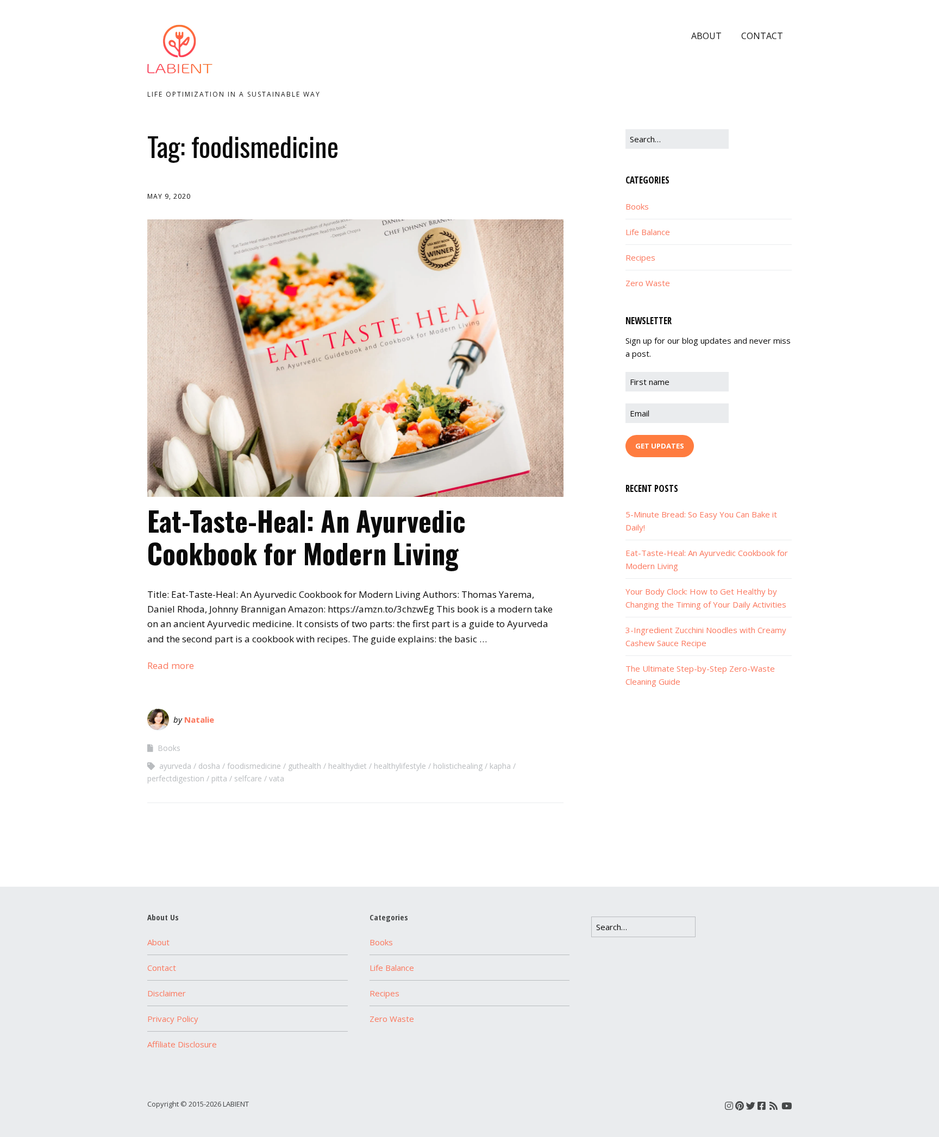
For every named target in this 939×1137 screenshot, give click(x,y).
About (706, 36)
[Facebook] (762, 1105)
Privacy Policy (172, 1018)
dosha (209, 766)
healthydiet (347, 766)
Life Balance (647, 231)
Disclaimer (166, 993)
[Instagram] (729, 1105)
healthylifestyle (400, 766)
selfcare (248, 778)
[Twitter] (750, 1105)
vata (276, 778)
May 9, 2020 (169, 196)
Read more (170, 665)
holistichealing (458, 766)
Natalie (199, 719)
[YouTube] (786, 1105)
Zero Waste (647, 282)
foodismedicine (254, 766)
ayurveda (175, 766)
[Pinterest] (739, 1105)
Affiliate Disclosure (182, 1044)
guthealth (304, 766)
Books (169, 748)
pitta (219, 778)
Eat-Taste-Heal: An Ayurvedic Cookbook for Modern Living (306, 536)
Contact (762, 36)
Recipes (640, 257)
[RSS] (773, 1105)
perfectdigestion (175, 778)
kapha (500, 766)
